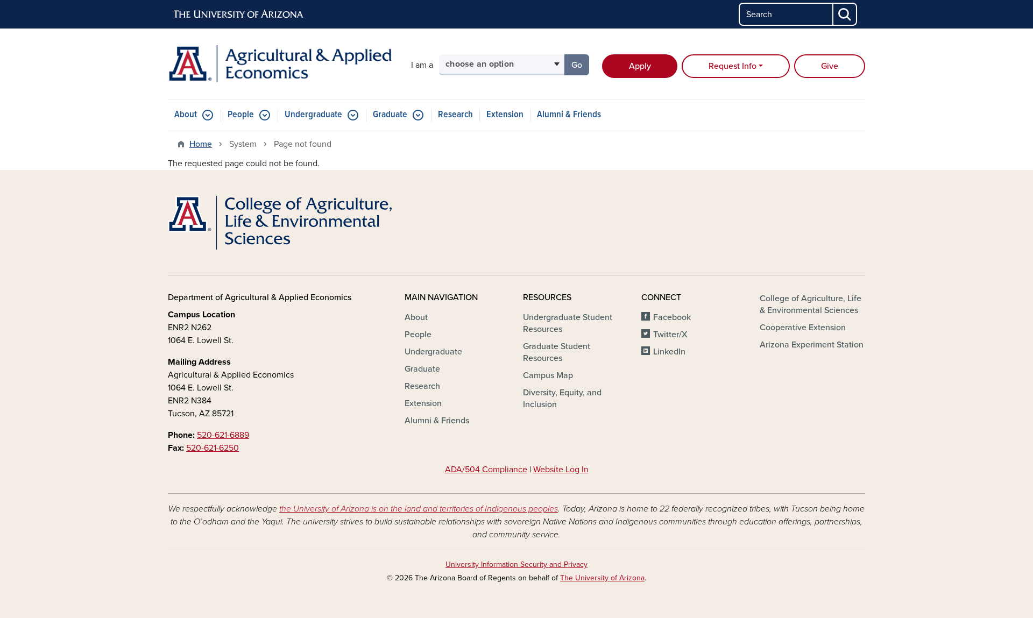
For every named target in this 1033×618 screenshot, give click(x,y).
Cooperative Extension (803, 327)
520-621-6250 (212, 448)
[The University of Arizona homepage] (238, 14)
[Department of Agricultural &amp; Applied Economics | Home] (280, 63)
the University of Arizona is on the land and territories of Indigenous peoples (418, 508)
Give (829, 66)
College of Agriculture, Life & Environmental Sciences (810, 304)
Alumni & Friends (569, 115)
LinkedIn (669, 351)
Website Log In (561, 469)
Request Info (732, 66)
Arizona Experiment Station (812, 344)
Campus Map (548, 375)
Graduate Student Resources (556, 352)
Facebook (672, 317)
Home (200, 144)
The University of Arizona (602, 578)
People (241, 115)
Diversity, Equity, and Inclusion (562, 398)
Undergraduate (313, 115)
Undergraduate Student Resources (567, 323)
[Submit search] (845, 14)
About (185, 115)
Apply (640, 66)
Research (455, 115)
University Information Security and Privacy (516, 564)
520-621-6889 (223, 435)
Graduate (390, 115)
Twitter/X (670, 334)
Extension (504, 115)
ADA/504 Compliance (486, 469)
